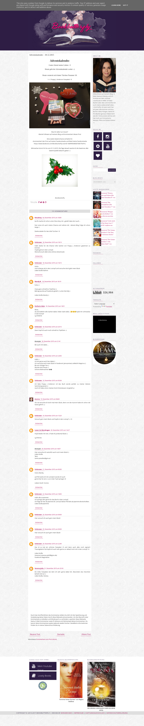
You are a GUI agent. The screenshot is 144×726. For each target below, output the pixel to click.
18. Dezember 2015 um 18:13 (52, 242)
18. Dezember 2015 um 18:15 (52, 263)
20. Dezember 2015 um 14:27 (60, 430)
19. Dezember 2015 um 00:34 (52, 380)
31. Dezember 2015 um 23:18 (53, 568)
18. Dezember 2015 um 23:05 (52, 356)
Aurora (37, 399)
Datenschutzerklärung (117, 713)
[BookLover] (98, 155)
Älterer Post (86, 634)
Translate (109, 307)
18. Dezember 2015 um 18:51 (55, 306)
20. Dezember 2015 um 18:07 (51, 449)
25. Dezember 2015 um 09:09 (52, 515)
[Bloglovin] (98, 146)
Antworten (38, 235)
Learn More (116, 5)
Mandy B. (38, 281)
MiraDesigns (66, 713)
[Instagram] (107, 136)
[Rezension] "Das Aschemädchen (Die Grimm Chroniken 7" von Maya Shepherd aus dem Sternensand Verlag (107, 207)
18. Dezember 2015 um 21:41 (51, 341)
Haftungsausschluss (95, 713)
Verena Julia (39, 568)
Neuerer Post (35, 634)
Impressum (79, 713)
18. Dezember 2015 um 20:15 (52, 327)
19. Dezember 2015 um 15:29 (52, 416)
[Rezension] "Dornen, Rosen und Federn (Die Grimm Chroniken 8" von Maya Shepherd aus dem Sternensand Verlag (107, 197)
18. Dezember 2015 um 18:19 (51, 281)
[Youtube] (108, 146)
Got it (125, 5)
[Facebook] (98, 136)
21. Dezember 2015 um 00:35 (52, 469)
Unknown (38, 242)
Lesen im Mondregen (42, 430)
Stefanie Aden (40, 306)
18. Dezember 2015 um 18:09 (51, 218)
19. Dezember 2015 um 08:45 (50, 399)
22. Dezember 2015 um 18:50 (52, 494)
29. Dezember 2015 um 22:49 (52, 544)
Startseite (60, 634)
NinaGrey (38, 218)
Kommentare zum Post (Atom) (46, 639)
